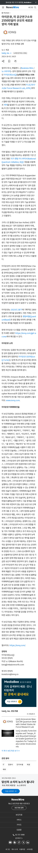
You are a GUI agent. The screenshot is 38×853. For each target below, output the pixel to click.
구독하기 (31, 714)
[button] (3, 61)
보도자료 (19, 815)
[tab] (19, 814)
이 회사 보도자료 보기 (10, 751)
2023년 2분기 (16, 309)
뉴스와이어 (6, 71)
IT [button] (3, 764)
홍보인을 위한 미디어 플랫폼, (19, 2)
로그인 (8, 849)
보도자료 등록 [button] (19, 808)
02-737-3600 (19, 835)
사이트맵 (29, 849)
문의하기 (18, 838)
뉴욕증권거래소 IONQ (20, 53)
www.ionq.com (13, 400)
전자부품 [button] (20, 764)
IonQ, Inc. (6, 53)
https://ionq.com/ (18, 645)
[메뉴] (2, 7)
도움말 (19, 830)
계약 (5, 105)
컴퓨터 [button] (10, 764)
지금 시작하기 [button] (9, 791)
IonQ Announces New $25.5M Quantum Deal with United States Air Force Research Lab (26, 723)
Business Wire (27, 68)
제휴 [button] (28, 764)
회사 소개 (15, 849)
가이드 (19, 825)
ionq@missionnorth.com (13, 664)
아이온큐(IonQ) (10, 74)
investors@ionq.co (10, 674)
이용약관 (22, 849)
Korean (6, 13)
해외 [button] (4, 769)
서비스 (19, 820)
